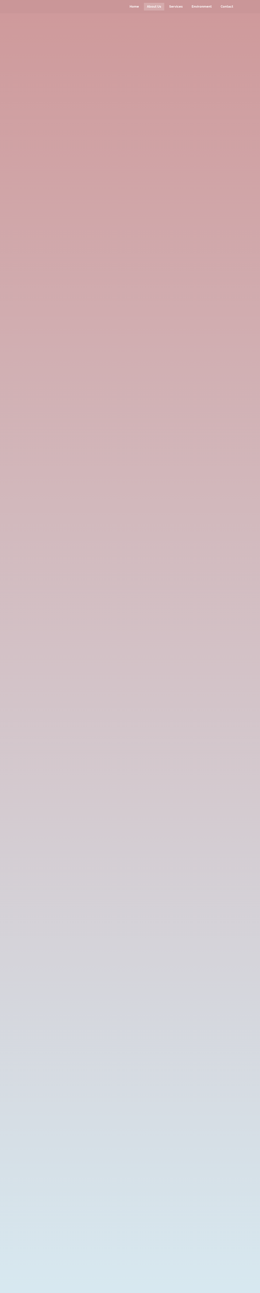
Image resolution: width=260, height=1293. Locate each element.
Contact (227, 6)
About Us (154, 6)
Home (134, 6)
